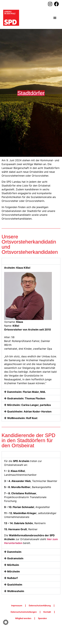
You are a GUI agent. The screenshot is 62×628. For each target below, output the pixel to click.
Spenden (42, 618)
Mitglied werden (23, 618)
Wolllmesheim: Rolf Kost (22, 418)
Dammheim (14, 551)
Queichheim (14, 584)
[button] (54, 17)
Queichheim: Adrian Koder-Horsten (29, 411)
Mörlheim (13, 564)
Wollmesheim (15, 591)
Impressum (16, 605)
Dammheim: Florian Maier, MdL (26, 391)
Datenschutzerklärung (40, 605)
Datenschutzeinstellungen (24, 612)
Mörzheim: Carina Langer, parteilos (29, 405)
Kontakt (47, 612)
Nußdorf (12, 578)
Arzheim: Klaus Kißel (20, 261)
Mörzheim (13, 571)
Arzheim (12, 454)
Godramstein (15, 558)
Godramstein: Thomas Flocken (26, 398)
